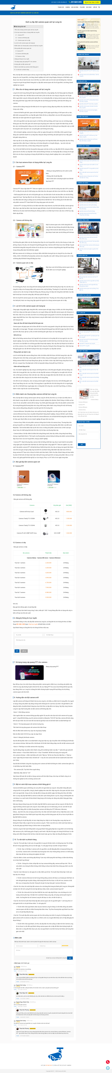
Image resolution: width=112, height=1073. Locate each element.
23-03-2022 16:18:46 (22, 971)
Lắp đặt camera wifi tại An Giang (87, 211)
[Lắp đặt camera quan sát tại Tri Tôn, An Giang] (88, 193)
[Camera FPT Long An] (29, 177)
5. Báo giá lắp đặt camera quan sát (22, 48)
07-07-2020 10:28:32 (24, 1035)
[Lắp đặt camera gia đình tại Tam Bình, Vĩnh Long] (88, 228)
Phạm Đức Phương (27, 1009)
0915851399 (76, 2)
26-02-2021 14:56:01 (24, 1017)
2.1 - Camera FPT (19, 35)
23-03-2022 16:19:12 (24, 981)
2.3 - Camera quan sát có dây (22, 40)
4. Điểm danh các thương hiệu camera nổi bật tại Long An (28, 45)
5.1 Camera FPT (19, 51)
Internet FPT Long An (84, 345)
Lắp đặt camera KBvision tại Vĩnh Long (88, 235)
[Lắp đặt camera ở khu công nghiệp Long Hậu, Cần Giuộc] (88, 124)
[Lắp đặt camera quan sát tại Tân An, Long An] (88, 63)
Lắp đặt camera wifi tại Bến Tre (86, 274)
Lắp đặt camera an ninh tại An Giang (88, 204)
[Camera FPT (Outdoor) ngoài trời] (23, 477)
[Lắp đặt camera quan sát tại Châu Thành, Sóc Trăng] (88, 153)
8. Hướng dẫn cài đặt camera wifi (22, 64)
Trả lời (15, 971)
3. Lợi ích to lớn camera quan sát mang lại (24, 43)
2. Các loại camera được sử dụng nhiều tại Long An (26, 32)
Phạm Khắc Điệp (27, 974)
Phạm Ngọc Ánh (27, 993)
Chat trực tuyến (33, 624)
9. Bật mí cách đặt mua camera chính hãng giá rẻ (26, 67)
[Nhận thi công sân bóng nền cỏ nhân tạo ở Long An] (88, 303)
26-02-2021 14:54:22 (22, 1006)
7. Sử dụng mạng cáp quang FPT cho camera (25, 61)
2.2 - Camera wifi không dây (22, 37)
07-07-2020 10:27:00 (22, 1025)
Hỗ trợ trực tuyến (93, 2)
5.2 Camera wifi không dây (21, 53)
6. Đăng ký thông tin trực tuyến (21, 59)
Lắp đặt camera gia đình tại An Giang (88, 202)
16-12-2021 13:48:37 (24, 998)
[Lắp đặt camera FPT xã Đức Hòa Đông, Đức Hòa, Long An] (88, 89)
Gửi (17, 651)
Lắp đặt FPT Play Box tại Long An (87, 343)
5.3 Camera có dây (20, 56)
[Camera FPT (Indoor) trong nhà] (54, 477)
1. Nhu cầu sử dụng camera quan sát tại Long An (26, 29)
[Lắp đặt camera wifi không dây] (29, 231)
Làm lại (24, 651)
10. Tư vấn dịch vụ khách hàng (21, 69)
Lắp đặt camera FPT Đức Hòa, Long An (88, 103)
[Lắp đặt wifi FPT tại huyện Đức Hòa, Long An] (88, 322)
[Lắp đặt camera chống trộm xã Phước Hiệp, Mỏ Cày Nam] (88, 265)
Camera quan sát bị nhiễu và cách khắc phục (88, 21)
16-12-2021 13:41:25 (22, 989)
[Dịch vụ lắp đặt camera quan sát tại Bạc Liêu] (88, 358)
